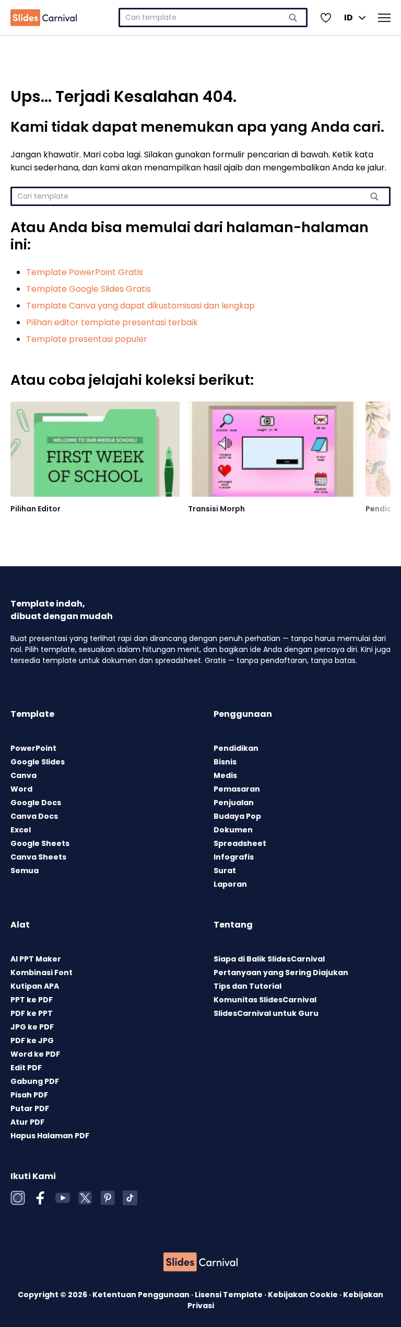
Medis (225, 775)
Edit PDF (26, 1067)
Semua (24, 870)
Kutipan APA (34, 986)
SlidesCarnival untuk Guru (266, 1013)
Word (21, 789)
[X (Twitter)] (85, 1198)
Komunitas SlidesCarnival (265, 999)
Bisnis (225, 762)
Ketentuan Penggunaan (141, 1294)
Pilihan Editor (35, 509)
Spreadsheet (240, 843)
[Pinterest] (107, 1198)
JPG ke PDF (32, 1027)
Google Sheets (39, 843)
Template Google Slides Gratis (88, 289)
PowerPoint (33, 748)
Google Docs (35, 802)
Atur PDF (27, 1122)
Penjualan (234, 802)
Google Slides (37, 762)
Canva (23, 775)
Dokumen (233, 830)
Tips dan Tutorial (247, 986)
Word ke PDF (35, 1054)
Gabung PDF (34, 1081)
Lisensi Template (229, 1294)
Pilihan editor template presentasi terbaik (112, 322)
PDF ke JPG (32, 1040)
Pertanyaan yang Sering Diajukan (281, 972)
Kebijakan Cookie (303, 1294)
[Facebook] (40, 1198)
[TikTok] (130, 1198)
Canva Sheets (38, 857)
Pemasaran (237, 789)
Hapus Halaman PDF (49, 1135)
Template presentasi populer (86, 339)
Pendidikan (236, 748)
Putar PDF (29, 1108)
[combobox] (213, 17)
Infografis (234, 857)
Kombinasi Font (41, 972)
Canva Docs (34, 816)
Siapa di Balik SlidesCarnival (269, 959)
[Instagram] (17, 1198)
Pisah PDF (29, 1095)
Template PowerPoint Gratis (84, 272)
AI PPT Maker (35, 959)
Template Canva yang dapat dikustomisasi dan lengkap (140, 306)
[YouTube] (62, 1198)
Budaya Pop (237, 816)
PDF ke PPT (31, 1013)
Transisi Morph (216, 509)
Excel (20, 830)
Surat (225, 870)
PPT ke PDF (31, 999)
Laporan (230, 884)
